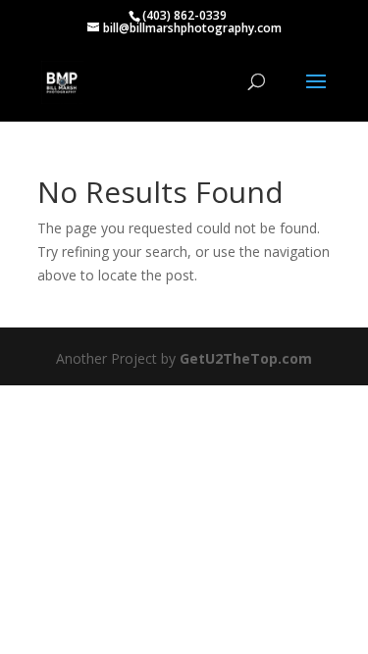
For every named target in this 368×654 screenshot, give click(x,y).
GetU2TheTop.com (246, 358)
